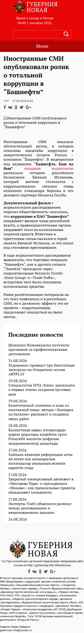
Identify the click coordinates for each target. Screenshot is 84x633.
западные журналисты (49, 168)
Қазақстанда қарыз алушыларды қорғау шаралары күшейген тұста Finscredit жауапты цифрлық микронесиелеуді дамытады (37, 437)
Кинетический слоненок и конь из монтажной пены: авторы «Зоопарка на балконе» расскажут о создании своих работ (40, 412)
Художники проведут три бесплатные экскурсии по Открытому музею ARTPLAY (41, 370)
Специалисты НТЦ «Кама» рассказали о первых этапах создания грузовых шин (41, 389)
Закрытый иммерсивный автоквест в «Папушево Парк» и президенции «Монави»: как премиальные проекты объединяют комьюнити (41, 486)
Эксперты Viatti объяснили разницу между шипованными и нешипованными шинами (39, 508)
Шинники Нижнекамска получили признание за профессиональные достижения (38, 349)
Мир (6, 100)
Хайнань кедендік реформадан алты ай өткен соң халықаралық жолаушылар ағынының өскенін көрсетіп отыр (40, 461)
